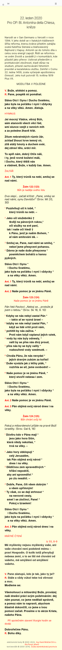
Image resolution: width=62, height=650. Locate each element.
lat (8, 3)
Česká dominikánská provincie (44, 646)
